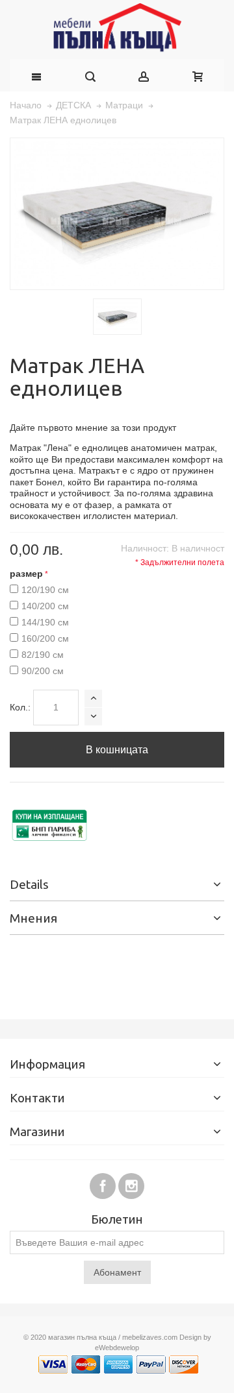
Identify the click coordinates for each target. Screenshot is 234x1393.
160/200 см (45, 638)
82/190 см (42, 654)
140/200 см (45, 606)
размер (26, 573)
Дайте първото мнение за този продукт (93, 427)
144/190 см (45, 622)
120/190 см (45, 590)
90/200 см (42, 671)
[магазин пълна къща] (117, 29)
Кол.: (20, 707)
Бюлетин (117, 1220)
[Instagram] (131, 1184)
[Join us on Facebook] (104, 1184)
